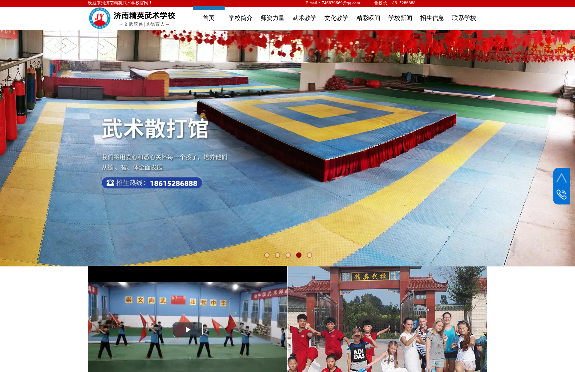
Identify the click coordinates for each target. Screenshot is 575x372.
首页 (209, 18)
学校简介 (241, 18)
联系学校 (464, 18)
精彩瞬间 (368, 18)
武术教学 (304, 18)
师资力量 (273, 18)
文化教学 (336, 18)
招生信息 (432, 18)
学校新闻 (400, 18)
